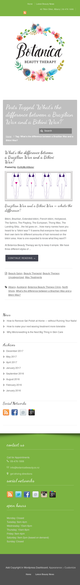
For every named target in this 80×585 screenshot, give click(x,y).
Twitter (18, 494)
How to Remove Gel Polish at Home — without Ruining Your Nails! (42, 320)
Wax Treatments (33, 277)
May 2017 (11, 356)
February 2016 (14, 384)
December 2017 (14, 350)
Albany (12, 287)
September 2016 (15, 373)
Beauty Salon (15, 273)
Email (23, 412)
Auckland (22, 287)
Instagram (44, 494)
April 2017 (11, 362)
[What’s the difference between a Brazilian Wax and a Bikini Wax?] (39, 186)
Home (8, 136)
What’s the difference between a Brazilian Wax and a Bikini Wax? (29, 157)
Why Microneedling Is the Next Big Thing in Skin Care (35, 332)
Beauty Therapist (33, 273)
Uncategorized (16, 277)
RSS (24, 12)
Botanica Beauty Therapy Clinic (44, 287)
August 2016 (13, 379)
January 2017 (13, 367)
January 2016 (13, 390)
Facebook (14, 412)
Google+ (32, 412)
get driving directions (21, 473)
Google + (53, 494)
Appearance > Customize (62, 567)
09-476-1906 (17, 461)
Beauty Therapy (51, 273)
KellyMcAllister (25, 167)
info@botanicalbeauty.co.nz (24, 467)
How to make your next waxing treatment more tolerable (36, 326)
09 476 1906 (68, 9)
